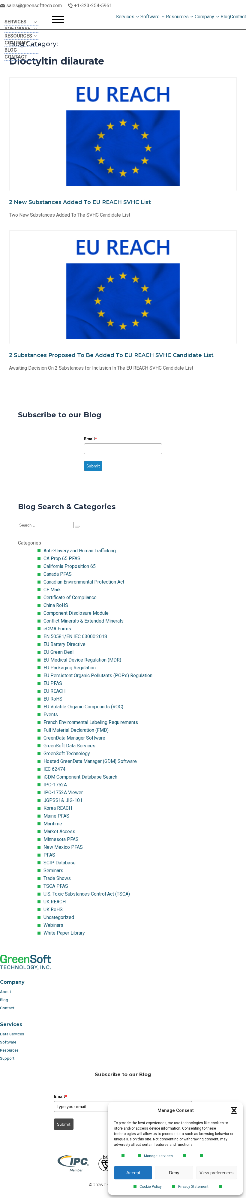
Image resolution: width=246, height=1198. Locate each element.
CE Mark (52, 590)
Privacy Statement (193, 1186)
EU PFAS (53, 683)
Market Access (59, 831)
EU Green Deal (59, 652)
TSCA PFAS (56, 886)
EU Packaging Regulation (70, 668)
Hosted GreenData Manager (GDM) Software (90, 761)
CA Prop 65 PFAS (62, 558)
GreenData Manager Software (74, 738)
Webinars (53, 925)
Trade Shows (57, 878)
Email (90, 438)
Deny (174, 1172)
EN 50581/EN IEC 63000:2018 (75, 636)
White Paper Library (64, 933)
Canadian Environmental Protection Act (84, 582)
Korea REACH (58, 808)
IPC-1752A (55, 785)
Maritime (53, 824)
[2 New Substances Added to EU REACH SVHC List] (123, 153)
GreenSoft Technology (67, 753)
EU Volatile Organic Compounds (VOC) (83, 707)
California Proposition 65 (70, 566)
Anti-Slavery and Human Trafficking (80, 551)
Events (51, 714)
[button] (234, 1110)
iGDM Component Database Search (80, 777)
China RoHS (56, 605)
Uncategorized (59, 917)
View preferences (217, 1172)
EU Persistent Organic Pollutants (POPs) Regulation (98, 675)
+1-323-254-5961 (93, 5)
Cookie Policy (151, 1186)
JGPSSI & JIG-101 (63, 800)
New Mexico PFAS (63, 847)
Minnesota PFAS (61, 839)
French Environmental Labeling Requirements (91, 722)
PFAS (49, 855)
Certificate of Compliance (70, 597)
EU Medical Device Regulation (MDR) (82, 660)
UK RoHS (53, 909)
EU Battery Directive (65, 644)
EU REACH (54, 691)
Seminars (53, 870)
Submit (93, 466)
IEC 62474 (54, 769)
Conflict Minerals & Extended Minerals (84, 621)
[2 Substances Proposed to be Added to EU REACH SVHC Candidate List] (123, 306)
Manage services (158, 1156)
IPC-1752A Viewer (63, 792)
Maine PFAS (56, 816)
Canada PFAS (58, 574)
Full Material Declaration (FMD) (76, 730)
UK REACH (55, 902)
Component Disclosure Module (76, 613)
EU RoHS (53, 699)
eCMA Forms (57, 629)
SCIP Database (60, 863)
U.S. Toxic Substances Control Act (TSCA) (87, 894)
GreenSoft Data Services (69, 746)
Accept (133, 1172)
